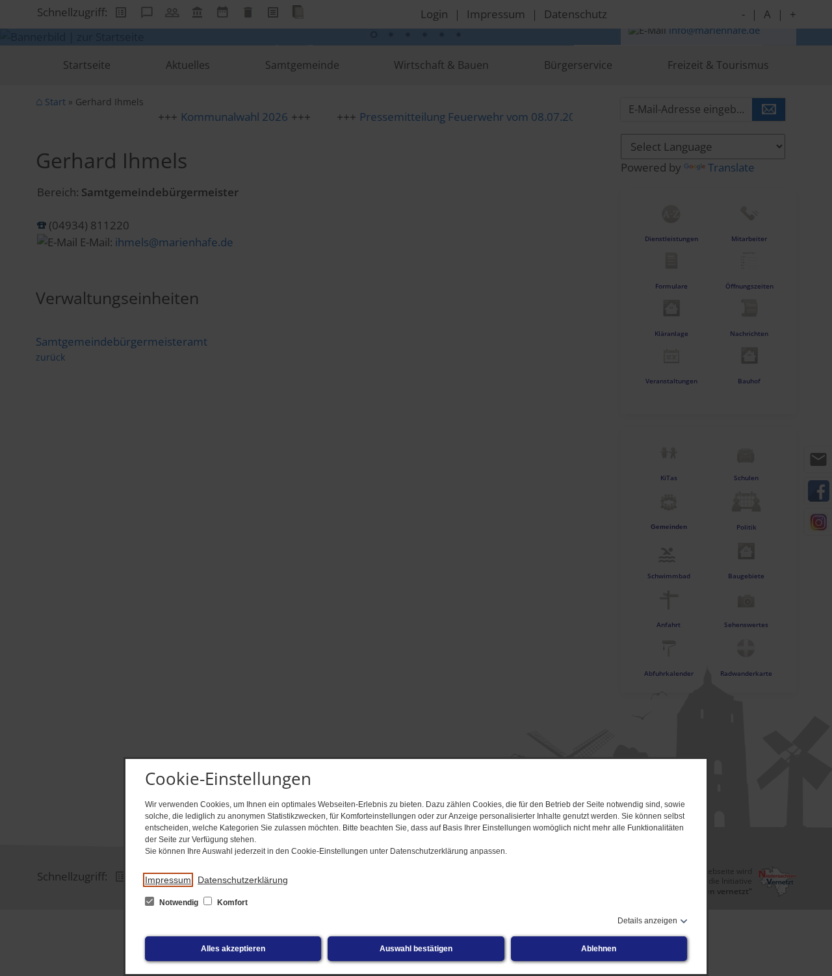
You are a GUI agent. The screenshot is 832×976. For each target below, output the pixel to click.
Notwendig (178, 902)
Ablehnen (598, 948)
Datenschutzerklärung (243, 880)
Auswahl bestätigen (416, 948)
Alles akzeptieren (233, 948)
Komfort (231, 902)
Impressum (168, 880)
